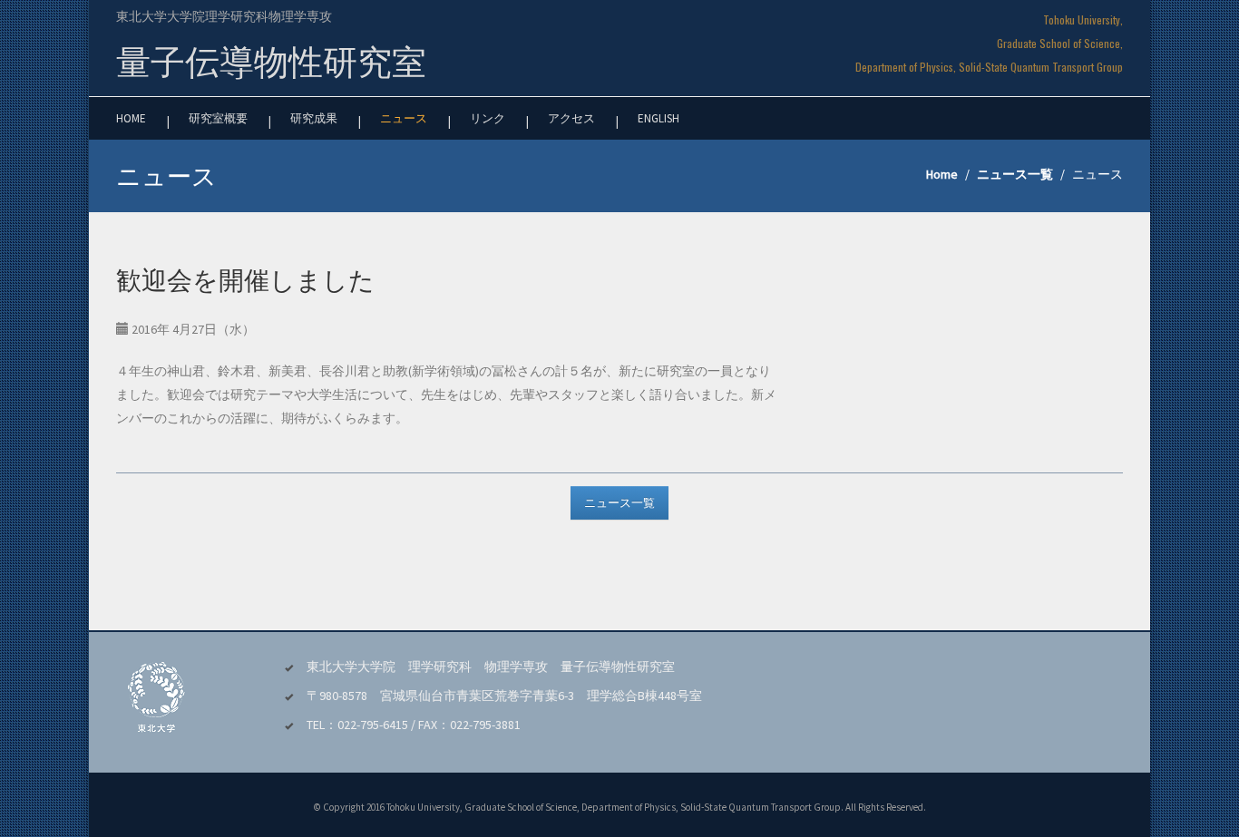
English (658, 118)
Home (131, 118)
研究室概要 (218, 118)
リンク (487, 118)
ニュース (403, 118)
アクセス (571, 118)
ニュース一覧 (1015, 174)
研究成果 (313, 118)
